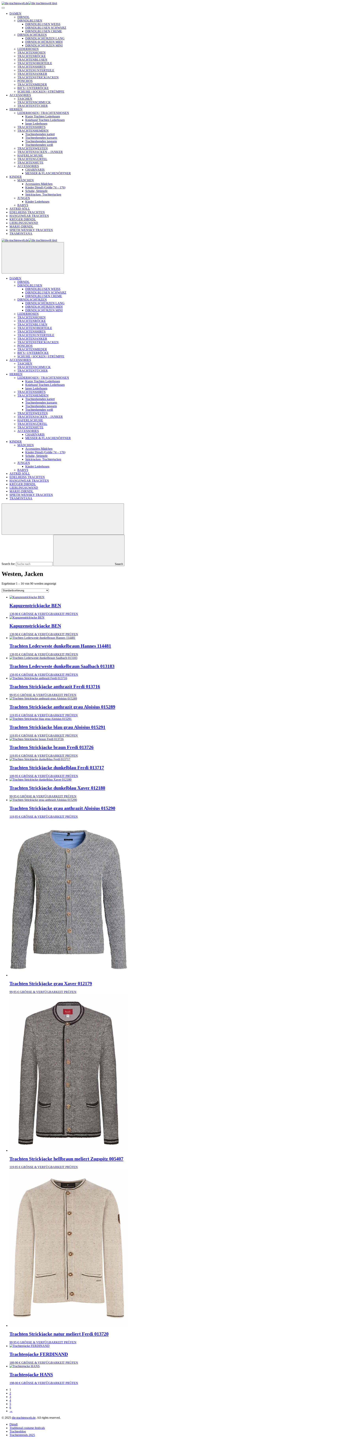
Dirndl (13, 1424)
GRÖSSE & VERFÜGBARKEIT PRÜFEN (49, 614)
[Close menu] (33, 257)
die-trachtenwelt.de (24, 1417)
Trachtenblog (17, 1431)
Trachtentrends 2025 (22, 1435)
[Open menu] (3, 7)
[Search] (63, 519)
